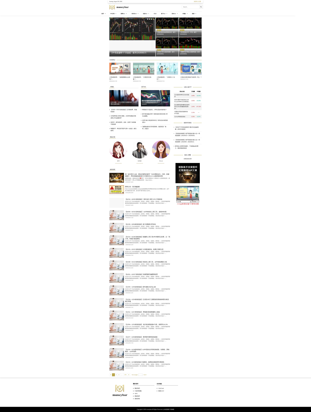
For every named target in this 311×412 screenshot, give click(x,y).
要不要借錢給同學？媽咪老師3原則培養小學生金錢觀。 (155, 115)
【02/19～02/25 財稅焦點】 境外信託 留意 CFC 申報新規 (143, 199)
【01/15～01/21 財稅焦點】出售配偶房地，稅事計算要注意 (144, 249)
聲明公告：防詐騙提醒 (132, 187)
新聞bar (123, 13)
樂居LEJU (161, 391)
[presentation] (111, 36)
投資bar (145, 13)
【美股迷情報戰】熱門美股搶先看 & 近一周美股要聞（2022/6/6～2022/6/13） (187, 141)
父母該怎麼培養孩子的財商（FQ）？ (191, 77)
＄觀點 (184, 13)
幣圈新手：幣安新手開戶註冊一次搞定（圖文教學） (124, 129)
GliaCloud (161, 388)
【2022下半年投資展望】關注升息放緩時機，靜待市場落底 (187, 128)
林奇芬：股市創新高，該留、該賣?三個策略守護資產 (123, 123)
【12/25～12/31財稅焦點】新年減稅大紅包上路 (140, 287)
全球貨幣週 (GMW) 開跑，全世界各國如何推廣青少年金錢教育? (123, 117)
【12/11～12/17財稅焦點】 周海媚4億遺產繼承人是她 (142, 312)
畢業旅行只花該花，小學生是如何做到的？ (154, 109)
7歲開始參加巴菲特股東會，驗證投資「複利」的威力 (154, 127)
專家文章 (159, 30)
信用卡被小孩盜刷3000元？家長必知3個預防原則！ (155, 121)
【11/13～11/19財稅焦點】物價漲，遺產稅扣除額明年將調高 (144, 362)
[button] (147, 19)
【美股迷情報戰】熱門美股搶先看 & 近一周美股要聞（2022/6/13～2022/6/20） (187, 134)
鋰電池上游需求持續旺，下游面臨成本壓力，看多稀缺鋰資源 (186, 147)
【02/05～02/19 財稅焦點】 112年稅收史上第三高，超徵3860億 (145, 212)
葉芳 (103, 13)
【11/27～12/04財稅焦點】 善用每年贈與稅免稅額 (141, 337)
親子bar (163, 13)
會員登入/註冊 (197, 1)
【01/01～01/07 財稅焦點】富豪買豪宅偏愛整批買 (141, 274)
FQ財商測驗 (138, 391)
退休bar (174, 13)
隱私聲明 (137, 398)
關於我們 (137, 388)
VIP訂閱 (112, 13)
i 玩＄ (155, 13)
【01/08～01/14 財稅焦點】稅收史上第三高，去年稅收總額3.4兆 (146, 262)
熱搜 (193, 13)
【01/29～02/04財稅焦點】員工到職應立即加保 (140, 224)
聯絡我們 (137, 396)
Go (144, 374)
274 (125, 374)
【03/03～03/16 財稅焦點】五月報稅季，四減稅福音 (124, 110)
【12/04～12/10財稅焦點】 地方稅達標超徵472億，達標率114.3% (146, 324)
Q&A (136, 393)
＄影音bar (134, 13)
